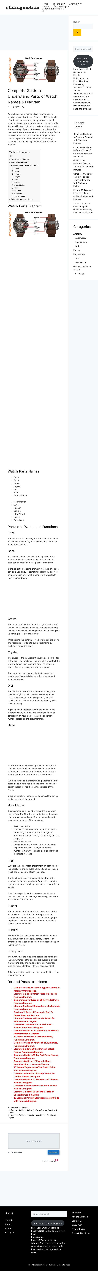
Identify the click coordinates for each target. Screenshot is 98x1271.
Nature (45, 6)
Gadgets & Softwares (53, 8)
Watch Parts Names (19, 162)
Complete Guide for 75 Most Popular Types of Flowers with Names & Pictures (82, 180)
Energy (76, 250)
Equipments (23, 1107)
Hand (17, 182)
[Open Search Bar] (42, 11)
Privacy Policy (78, 1229)
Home (45, 4)
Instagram (9, 1232)
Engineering (60, 6)
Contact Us (77, 1221)
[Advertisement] (34, 32)
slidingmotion (22, 7)
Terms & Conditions (81, 1233)
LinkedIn (9, 1220)
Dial (16, 179)
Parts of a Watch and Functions (24, 165)
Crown (17, 174)
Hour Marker (20, 185)
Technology (59, 4)
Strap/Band (20, 196)
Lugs (17, 188)
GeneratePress (63, 1265)
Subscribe (83, 61)
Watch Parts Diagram (20, 159)
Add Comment (53, 1152)
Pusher (18, 191)
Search (76, 22)
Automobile (80, 238)
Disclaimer (77, 1225)
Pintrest (8, 1224)
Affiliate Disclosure (81, 1217)
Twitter (8, 1228)
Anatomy (74, 3)
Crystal (18, 177)
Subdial (19, 193)
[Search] (77, 32)
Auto (77, 258)
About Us (76, 1212)
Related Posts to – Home (22, 199)
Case (17, 171)
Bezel (17, 168)
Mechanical (80, 262)
